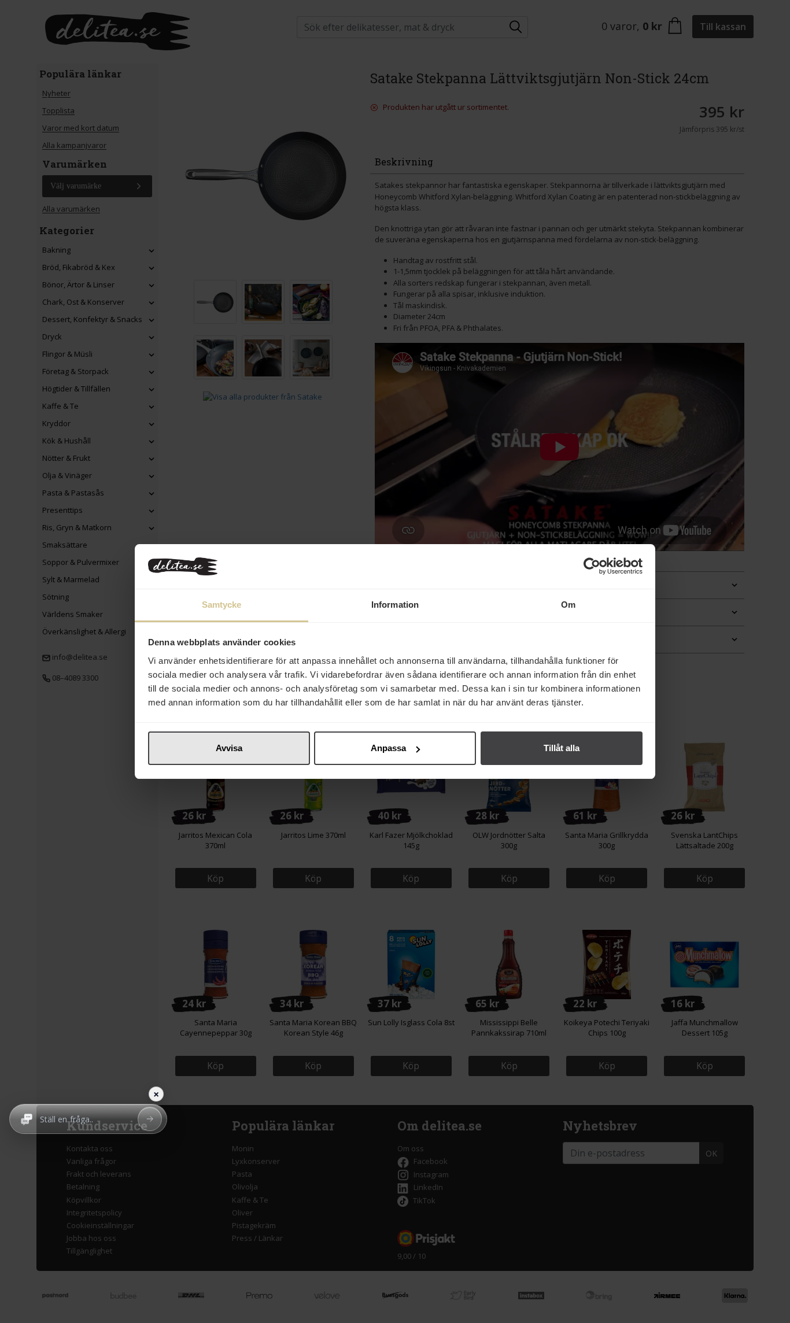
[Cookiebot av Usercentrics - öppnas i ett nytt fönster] (592, 566)
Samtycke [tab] (222, 604)
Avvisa (229, 748)
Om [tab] (568, 604)
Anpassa (388, 748)
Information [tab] (395, 604)
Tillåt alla (561, 748)
